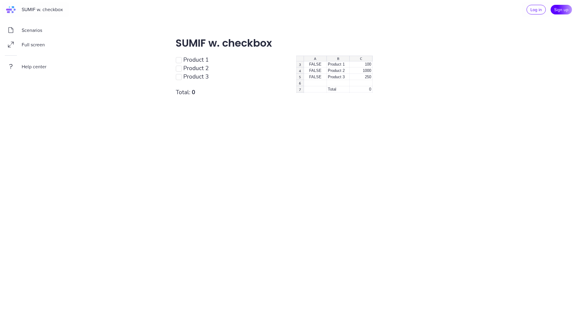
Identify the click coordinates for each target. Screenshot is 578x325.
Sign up (561, 9)
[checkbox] (179, 60)
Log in (536, 9)
